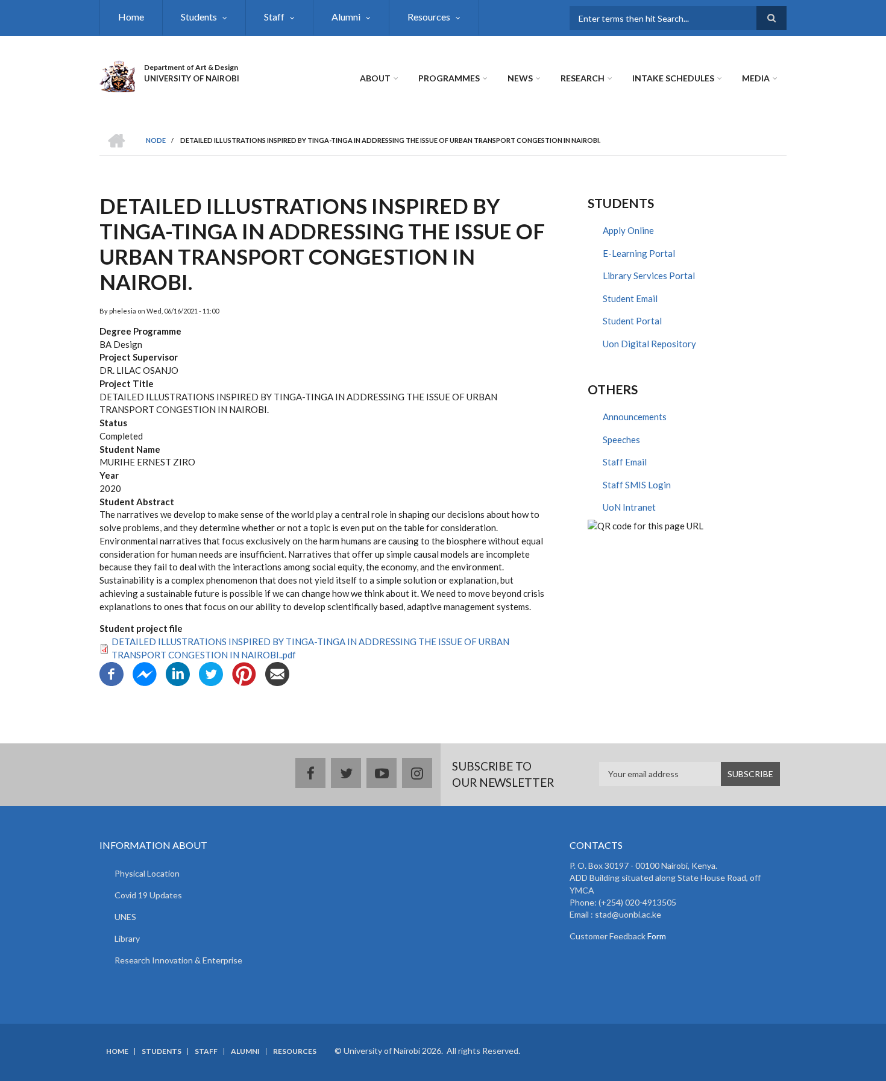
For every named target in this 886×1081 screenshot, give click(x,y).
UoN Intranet (629, 507)
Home (131, 16)
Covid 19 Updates (148, 895)
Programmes (449, 78)
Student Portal (632, 320)
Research (583, 78)
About (375, 78)
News (520, 78)
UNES (125, 917)
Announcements (635, 416)
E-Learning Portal (639, 253)
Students (199, 16)
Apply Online (628, 230)
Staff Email (625, 461)
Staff (274, 16)
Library (127, 938)
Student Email (630, 298)
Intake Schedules (673, 78)
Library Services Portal (649, 275)
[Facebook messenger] (145, 672)
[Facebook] (111, 672)
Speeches (621, 439)
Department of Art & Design (191, 67)
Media (756, 78)
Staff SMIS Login (637, 484)
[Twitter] (211, 672)
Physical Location (147, 873)
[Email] (277, 672)
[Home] (117, 74)
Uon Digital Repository (649, 343)
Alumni (345, 16)
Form (656, 936)
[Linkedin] (178, 672)
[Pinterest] (244, 672)
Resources (428, 16)
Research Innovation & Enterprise (178, 960)
